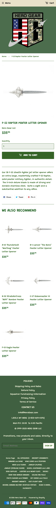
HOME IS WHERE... (45, 485)
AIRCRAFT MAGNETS (19, 481)
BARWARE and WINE (15, 461)
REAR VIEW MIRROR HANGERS (19, 475)
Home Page (10, 458)
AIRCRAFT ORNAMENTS (40, 458)
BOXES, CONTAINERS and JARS (38, 468)
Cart (51, 3)
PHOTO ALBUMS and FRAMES (17, 478)
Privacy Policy (28, 398)
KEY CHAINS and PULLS (39, 478)
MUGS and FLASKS (19, 465)
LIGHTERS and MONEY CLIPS (30, 471)
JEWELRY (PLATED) (35, 465)
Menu (8, 3)
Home (4, 56)
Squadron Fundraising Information (28, 394)
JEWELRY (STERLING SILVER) (14, 468)
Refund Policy (28, 390)
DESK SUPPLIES (11, 471)
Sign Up (48, 446)
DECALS (45, 471)
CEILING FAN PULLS (39, 475)
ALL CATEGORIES (23, 458)
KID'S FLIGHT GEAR (35, 481)
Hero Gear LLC (20, 498)
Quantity (6, 141)
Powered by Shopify (37, 498)
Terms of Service (28, 402)
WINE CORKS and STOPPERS (35, 461)
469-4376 (39, 418)
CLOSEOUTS (27, 488)
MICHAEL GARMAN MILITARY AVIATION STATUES (19, 485)
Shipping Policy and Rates (28, 386)
